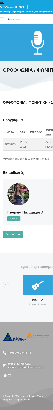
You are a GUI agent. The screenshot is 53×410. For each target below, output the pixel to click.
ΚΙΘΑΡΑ (37, 299)
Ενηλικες (33, 304)
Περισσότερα (14, 219)
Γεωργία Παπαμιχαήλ (25, 212)
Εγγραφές (11, 234)
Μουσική (42, 304)
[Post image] (18, 194)
